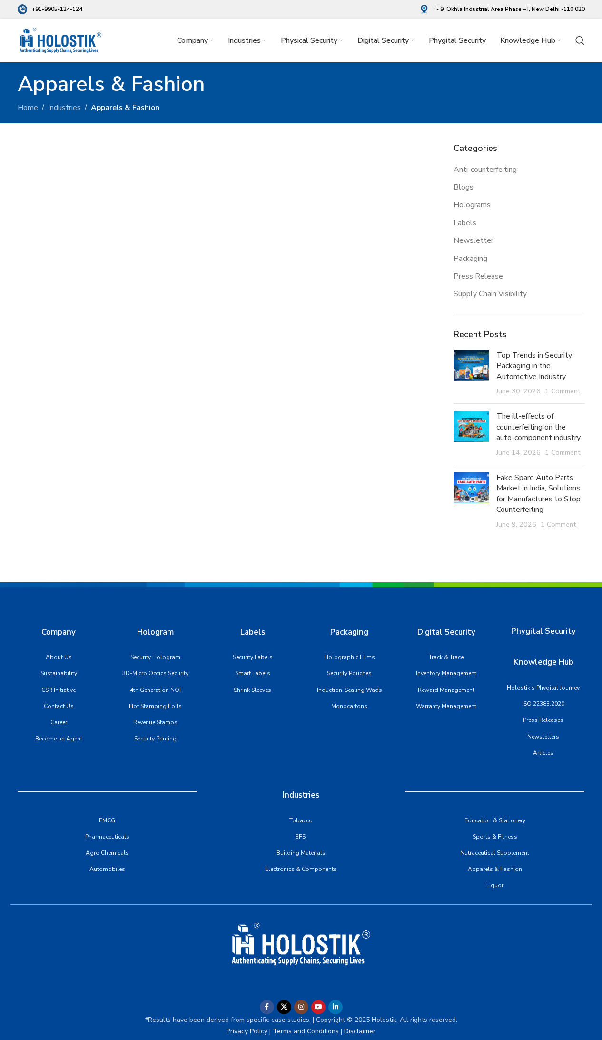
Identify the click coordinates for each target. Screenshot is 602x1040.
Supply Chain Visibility (490, 294)
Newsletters (543, 736)
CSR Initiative (58, 690)
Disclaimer (359, 1031)
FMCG (107, 820)
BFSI (301, 836)
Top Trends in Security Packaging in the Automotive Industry (534, 366)
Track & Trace (446, 657)
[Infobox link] (50, 9)
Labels (465, 223)
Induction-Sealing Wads (349, 690)
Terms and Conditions (305, 1031)
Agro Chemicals (107, 853)
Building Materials (301, 853)
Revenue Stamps (155, 722)
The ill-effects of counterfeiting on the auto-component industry (538, 427)
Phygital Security (543, 631)
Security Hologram (155, 657)
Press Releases (543, 720)
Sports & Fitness (495, 836)
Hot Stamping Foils (155, 706)
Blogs (464, 187)
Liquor (494, 885)
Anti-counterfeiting (485, 169)
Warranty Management (446, 706)
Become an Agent (58, 738)
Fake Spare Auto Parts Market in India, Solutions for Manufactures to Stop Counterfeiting (538, 493)
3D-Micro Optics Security (155, 673)
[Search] (580, 40)
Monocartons (349, 706)
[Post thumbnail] (471, 373)
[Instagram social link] (301, 1007)
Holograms (472, 205)
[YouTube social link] (318, 1007)
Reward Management (446, 690)
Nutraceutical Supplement (494, 853)
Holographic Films (349, 657)
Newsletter (473, 240)
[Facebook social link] (267, 1007)
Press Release (478, 276)
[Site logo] (60, 40)
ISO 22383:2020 (543, 704)
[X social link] (284, 1007)
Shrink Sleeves (252, 690)
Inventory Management (446, 673)
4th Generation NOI (155, 690)
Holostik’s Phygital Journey (543, 687)
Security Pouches (349, 673)
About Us (59, 657)
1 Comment (562, 391)
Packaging (470, 258)
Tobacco (301, 820)
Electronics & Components (301, 869)
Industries (64, 107)
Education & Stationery (494, 820)
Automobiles (107, 869)
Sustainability (58, 673)
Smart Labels (252, 673)
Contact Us (59, 706)
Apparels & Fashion (495, 869)
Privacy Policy (247, 1031)
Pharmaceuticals (107, 836)
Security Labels (253, 657)
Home (28, 107)
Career (58, 722)
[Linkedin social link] (335, 1007)
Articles (543, 753)
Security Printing (155, 738)
